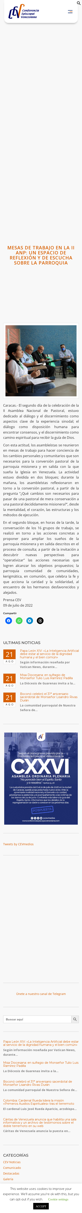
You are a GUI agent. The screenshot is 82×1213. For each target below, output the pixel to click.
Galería (8, 1179)
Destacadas (11, 1173)
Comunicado (12, 1168)
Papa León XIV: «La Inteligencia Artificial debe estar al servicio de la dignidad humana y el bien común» (49, 654)
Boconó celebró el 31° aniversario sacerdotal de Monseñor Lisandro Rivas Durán (48, 697)
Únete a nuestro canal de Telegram (41, 994)
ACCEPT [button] (41, 1206)
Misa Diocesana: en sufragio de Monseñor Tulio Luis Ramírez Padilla (46, 676)
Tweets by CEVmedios (18, 844)
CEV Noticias (12, 1162)
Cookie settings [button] (58, 1199)
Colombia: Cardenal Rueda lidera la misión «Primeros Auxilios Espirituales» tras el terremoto (38, 1102)
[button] (79, 4)
